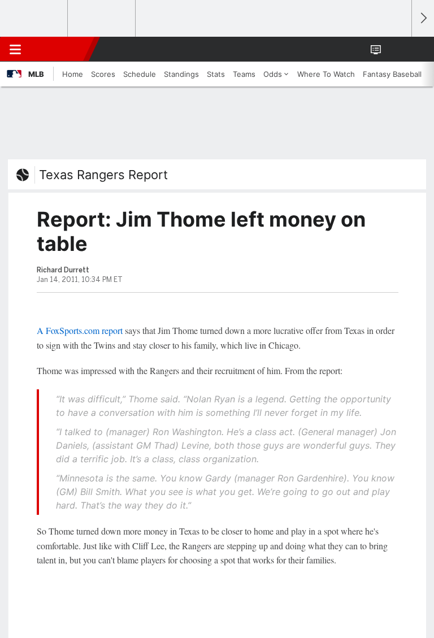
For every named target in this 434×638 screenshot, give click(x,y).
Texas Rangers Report (103, 174)
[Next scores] (422, 18)
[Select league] (34, 18)
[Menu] (15, 49)
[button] (396, 49)
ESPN (60, 49)
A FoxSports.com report (80, 330)
